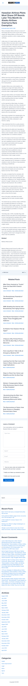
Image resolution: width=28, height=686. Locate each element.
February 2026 (5, 610)
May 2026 (4, 603)
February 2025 (5, 636)
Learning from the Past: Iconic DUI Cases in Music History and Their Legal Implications (14, 363)
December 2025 (6, 615)
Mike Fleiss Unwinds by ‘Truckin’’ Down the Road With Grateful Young (13, 286)
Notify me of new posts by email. (12, 476)
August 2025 (5, 624)
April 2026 (4, 605)
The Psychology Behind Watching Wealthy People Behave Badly (13, 566)
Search (3, 497)
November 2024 (6, 643)
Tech (3, 673)
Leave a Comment (7, 290)
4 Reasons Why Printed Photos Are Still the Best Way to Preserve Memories (14, 341)
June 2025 (4, 629)
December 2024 (6, 641)
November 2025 (6, 617)
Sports (3, 670)
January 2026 (5, 612)
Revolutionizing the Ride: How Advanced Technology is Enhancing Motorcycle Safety (12, 397)
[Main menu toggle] (2, 2)
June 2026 (4, 600)
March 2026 (5, 607)
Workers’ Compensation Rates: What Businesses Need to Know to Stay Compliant (13, 385)
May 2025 (4, 631)
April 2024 (4, 650)
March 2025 (5, 633)
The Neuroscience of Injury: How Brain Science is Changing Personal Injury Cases (13, 409)
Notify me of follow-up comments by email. (14, 472)
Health (3, 661)
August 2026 (5, 596)
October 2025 (5, 619)
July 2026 (4, 598)
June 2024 (4, 648)
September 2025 (6, 622)
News (13, 290)
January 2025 (5, 638)
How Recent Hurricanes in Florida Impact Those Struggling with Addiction (13, 318)
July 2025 (4, 626)
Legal (3, 666)
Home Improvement (7, 663)
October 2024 (5, 645)
